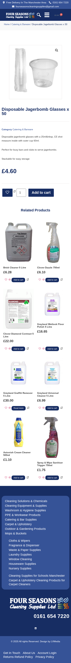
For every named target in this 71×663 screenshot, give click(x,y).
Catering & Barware (21, 24)
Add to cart (41, 192)
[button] (39, 15)
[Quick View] (10, 279)
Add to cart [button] (18, 280)
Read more (19, 408)
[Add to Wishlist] (7, 193)
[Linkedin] (36, 628)
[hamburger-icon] (47, 15)
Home (7, 24)
